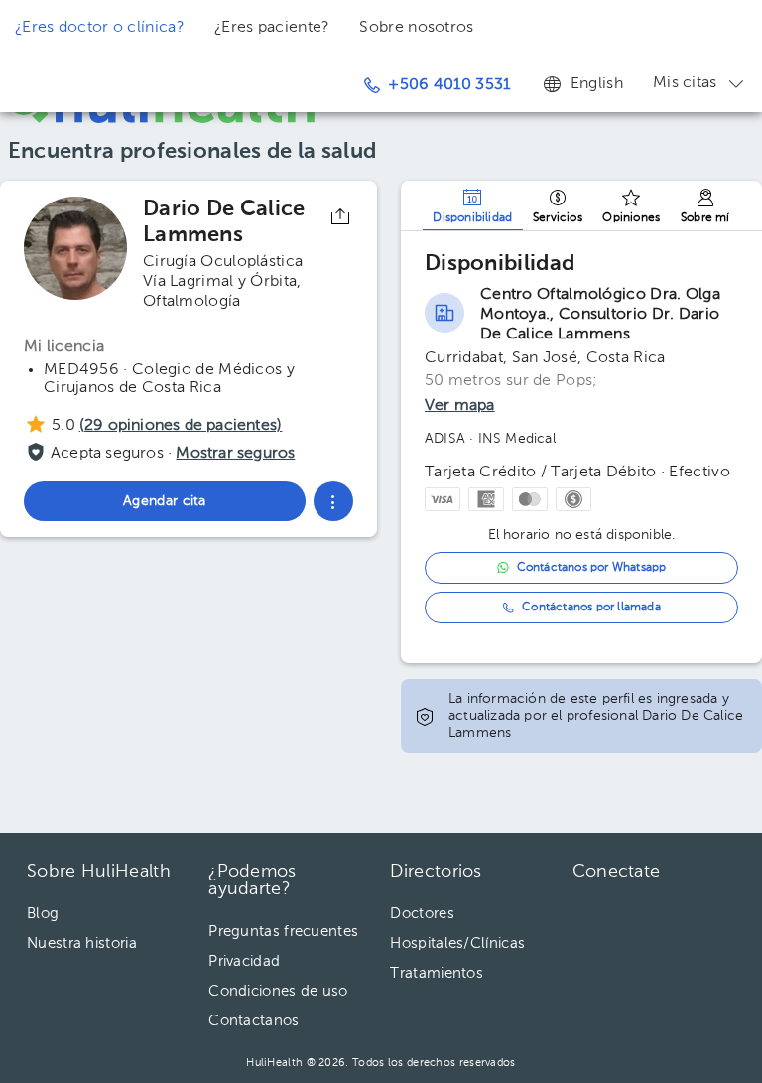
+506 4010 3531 (449, 85)
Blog (43, 913)
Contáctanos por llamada (591, 607)
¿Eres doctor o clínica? (100, 28)
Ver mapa (460, 406)
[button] (333, 501)
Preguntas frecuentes (283, 931)
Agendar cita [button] (164, 501)
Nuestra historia (82, 943)
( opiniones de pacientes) (180, 426)
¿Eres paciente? (272, 28)
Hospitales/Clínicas (457, 943)
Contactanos (253, 1021)
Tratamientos (436, 973)
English (597, 84)
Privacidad (244, 961)
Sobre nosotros (416, 28)
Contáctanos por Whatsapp (592, 568)
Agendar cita (631, 996)
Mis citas (685, 83)
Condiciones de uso (277, 991)
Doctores (421, 913)
